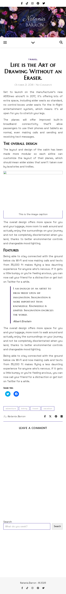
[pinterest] (38, 3)
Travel (33, 59)
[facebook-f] (22, 3)
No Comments (44, 84)
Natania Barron (16, 416)
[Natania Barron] (33, 22)
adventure (11, 408)
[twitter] (43, 3)
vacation (47, 408)
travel (35, 408)
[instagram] (32, 3)
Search (7, 521)
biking (24, 408)
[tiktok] (27, 3)
